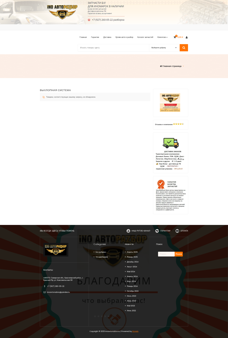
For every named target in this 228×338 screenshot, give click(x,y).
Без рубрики (101, 252)
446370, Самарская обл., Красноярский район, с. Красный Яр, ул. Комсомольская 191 (63, 278)
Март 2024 (131, 281)
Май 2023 (131, 305)
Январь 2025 (132, 257)
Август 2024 (132, 266)
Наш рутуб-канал (141, 230)
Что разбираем (102, 257)
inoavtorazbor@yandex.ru (58, 292)
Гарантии (165, 230)
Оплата (184, 230)
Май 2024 (131, 271)
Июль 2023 (131, 296)
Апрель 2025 (132, 252)
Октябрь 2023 (132, 291)
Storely (135, 331)
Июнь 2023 (131, 301)
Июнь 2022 (131, 310)
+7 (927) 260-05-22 (55, 286)
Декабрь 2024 (132, 262)
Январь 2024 (132, 286)
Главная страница (171, 66)
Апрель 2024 (132, 276)
